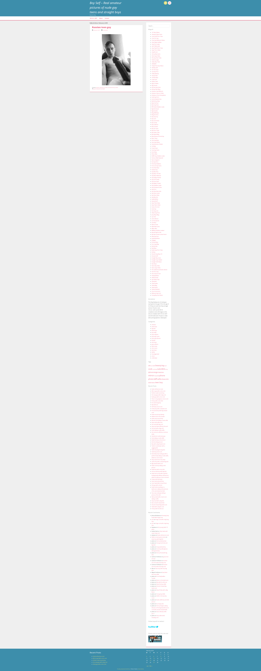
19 (150, 660)
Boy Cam (154, 118)
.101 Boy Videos (156, 32)
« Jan (147, 666)
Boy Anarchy (155, 116)
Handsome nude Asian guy (158, 436)
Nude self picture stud (157, 389)
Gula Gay (154, 209)
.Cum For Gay (155, 38)
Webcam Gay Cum (156, 293)
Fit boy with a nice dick (157, 401)
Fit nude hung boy (156, 402)
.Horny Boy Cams (156, 54)
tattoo (153, 382)
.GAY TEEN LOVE (156, 46)
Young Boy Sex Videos (157, 295)
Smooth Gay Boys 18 (157, 254)
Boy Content (155, 126)
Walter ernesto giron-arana (159, 537)
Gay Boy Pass (155, 171)
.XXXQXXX (154, 64)
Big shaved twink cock (157, 463)
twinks (116, 87)
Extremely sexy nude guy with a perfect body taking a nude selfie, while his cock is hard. (160, 455)
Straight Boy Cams (156, 258)
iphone (151, 372)
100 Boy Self (155, 67)
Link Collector (155, 218)
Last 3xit (154, 217)
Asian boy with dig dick (157, 539)
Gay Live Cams (155, 181)
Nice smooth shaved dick (158, 503)
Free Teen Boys (155, 167)
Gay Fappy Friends (156, 177)
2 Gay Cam (154, 79)
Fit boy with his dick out (158, 508)
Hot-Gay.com (155, 211)
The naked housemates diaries (159, 269)
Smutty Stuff (155, 256)
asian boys (154, 326)
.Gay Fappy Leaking (156, 42)
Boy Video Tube (156, 132)
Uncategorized (155, 354)
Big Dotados (155, 111)
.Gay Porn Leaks (156, 44)
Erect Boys (154, 152)
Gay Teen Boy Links (156, 191)
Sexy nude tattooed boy (158, 481)
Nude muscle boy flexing (158, 414)
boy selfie (105, 87)
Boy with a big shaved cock (158, 444)
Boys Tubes (154, 138)
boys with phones (156, 338)
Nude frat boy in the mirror (159, 440)
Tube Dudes (155, 283)
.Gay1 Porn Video (156, 50)
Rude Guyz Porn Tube (157, 250)
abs (149, 366)
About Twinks (155, 83)
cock (95, 88)
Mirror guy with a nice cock (158, 391)
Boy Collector (155, 124)
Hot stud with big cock (157, 424)
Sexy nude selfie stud (157, 422)
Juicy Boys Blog (155, 215)
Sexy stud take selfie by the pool (160, 426)
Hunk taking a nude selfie (158, 430)
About (101, 18)
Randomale (154, 246)
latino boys (154, 346)
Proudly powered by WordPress (123, 669)
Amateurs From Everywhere (159, 95)
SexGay (153, 252)
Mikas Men (154, 228)
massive (161, 372)
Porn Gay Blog (155, 244)
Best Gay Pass (155, 105)
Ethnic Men (154, 154)
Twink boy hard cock (157, 452)
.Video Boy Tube (156, 62)
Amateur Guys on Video (158, 93)
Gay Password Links (157, 187)
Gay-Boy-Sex (155, 197)
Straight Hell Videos (157, 262)
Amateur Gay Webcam (157, 91)
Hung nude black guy (157, 479)
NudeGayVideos (156, 238)
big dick (101, 87)
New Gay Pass (155, 236)
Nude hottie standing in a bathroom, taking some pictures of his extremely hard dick (160, 489)
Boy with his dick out (162, 582)
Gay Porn (154, 189)
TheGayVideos (155, 275)
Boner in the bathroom (162, 580)
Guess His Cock (155, 207)
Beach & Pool (155, 103)
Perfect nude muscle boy (158, 393)
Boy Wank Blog (155, 134)
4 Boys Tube (155, 81)
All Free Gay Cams (156, 87)
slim (167, 379)
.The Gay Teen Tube (156, 58)
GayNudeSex (155, 199)
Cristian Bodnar (141, 669)
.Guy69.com (155, 52)
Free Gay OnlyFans (156, 164)
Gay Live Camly (155, 179)
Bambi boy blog (156, 101)
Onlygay (154, 240)
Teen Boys (154, 264)
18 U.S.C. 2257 (93, 18)
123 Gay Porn (155, 71)
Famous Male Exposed (157, 158)
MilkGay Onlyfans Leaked (158, 230)
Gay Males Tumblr (156, 183)
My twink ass (155, 404)
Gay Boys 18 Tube (156, 173)
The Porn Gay (155, 271)
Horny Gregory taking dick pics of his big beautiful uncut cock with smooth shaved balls (160, 607)
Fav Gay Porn (155, 162)
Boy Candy (154, 122)
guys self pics (155, 344)
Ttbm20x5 (154, 281)
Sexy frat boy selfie (161, 584)
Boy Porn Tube (155, 130)
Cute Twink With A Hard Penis (159, 483)
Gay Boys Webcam (156, 175)
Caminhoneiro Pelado (157, 144)
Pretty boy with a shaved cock (159, 408)
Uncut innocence (156, 291)
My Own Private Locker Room (159, 234)
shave (164, 379)
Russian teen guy (101, 27)
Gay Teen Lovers (156, 193)
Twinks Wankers (156, 289)
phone (162, 375)
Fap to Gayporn (156, 160)
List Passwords (155, 220)
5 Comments (105, 30)
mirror (151, 375)
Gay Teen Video (155, 195)
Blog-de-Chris (155, 114)
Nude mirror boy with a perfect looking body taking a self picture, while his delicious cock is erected (160, 475)
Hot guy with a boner (157, 485)
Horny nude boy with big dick (159, 471)
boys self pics (155, 334)
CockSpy (154, 146)
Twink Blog (154, 285)
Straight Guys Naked (157, 260)
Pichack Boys (155, 242)
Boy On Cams (155, 128)
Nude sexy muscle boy (157, 418)
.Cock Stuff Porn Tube (157, 36)
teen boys (113, 87)
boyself (109, 87)
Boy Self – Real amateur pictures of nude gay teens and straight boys (105, 7)
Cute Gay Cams (155, 150)
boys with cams (155, 336)
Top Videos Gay (155, 279)
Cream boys (155, 148)
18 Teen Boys (155, 77)
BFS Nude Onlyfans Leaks (158, 107)
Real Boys (154, 248)
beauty (158, 365)
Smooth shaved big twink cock (159, 505)
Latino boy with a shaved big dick (160, 461)
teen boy (159, 382)
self (101, 88)
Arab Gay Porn (155, 97)
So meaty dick (160, 604)
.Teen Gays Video (156, 56)
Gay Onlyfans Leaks (156, 185)
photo (99, 88)
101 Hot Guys (155, 69)
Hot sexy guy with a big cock (159, 395)
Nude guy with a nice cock (158, 397)
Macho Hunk (155, 224)
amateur (98, 87)
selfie (104, 88)
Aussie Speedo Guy (156, 99)
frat (166, 369)
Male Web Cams (156, 226)
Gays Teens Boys (156, 203)
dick (97, 88)
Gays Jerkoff (155, 201)
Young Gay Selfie (161, 594)
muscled (156, 376)
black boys (154, 330)
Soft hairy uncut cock (157, 406)
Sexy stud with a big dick (158, 501)
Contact (107, 18)
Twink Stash (155, 287)
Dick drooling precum (157, 442)
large (156, 372)
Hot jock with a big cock (158, 428)
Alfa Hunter (154, 85)
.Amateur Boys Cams (157, 34)
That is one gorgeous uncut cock (160, 399)
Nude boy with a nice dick (158, 469)
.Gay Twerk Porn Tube (157, 48)
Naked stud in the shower (158, 416)
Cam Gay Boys (155, 140)
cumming (155, 369)
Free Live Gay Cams (156, 166)
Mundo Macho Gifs (156, 232)
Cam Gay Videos (156, 142)
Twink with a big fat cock (158, 506)
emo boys (154, 342)
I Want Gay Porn (156, 213)
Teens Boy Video (156, 266)
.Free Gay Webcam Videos (158, 40)
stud (149, 382)
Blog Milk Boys (155, 113)
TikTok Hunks (155, 277)
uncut (153, 356)
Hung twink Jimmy (161, 547)
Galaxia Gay (155, 169)
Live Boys (154, 222)
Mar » (150, 666)
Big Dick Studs (155, 109)
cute (159, 369)
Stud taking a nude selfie (158, 438)
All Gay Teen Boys (156, 89)
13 (154, 658)
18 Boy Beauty (155, 73)
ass (151, 365)
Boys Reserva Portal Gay (158, 136)
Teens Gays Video (156, 268)
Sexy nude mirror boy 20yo (158, 459)
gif (167, 369)
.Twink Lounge (155, 60)
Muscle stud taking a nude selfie (160, 420)
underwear (154, 358)
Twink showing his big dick (158, 450)
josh (153, 519)
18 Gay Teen (155, 75)
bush (165, 365)
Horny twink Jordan (161, 541)
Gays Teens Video (156, 205)
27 (154, 662)
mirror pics (154, 348)
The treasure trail (156, 273)
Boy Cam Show (155, 120)
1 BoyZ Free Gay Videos (157, 66)
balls (154, 365)
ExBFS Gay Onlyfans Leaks (158, 156)
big (93, 88)
